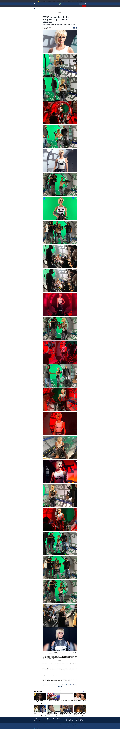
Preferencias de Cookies (69, 723)
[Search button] (85, 3)
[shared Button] (76, 28)
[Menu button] (37, 4)
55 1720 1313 (78, 720)
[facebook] (37, 720)
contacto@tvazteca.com (79, 719)
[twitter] (34, 720)
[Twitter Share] (74, 28)
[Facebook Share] (73, 28)
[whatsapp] (39, 720)
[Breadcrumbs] (35, 8)
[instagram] (36, 720)
